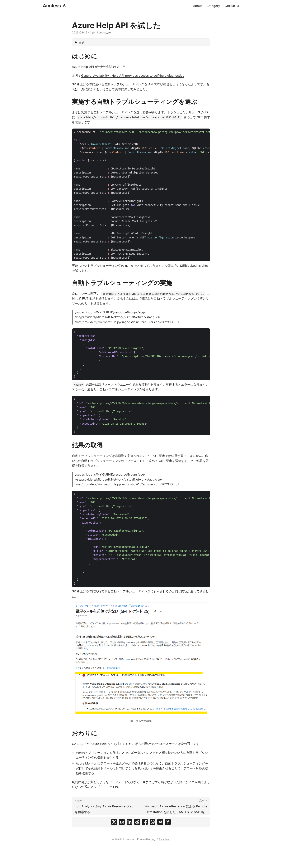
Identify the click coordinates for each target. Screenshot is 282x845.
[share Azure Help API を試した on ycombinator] (168, 822)
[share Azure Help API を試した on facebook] (145, 822)
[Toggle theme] (64, 6)
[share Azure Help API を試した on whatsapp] (152, 822)
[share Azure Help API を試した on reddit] (137, 822)
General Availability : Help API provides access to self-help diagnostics (132, 75)
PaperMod (164, 839)
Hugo (153, 839)
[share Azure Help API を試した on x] (114, 822)
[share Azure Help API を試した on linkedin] (129, 822)
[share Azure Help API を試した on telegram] (160, 822)
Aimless (52, 5)
